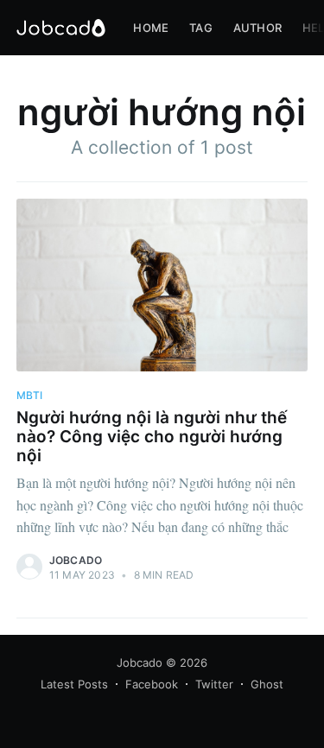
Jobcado (75, 560)
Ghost (267, 684)
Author (257, 28)
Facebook (151, 684)
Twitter (214, 684)
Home (150, 28)
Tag (201, 28)
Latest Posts (74, 684)
